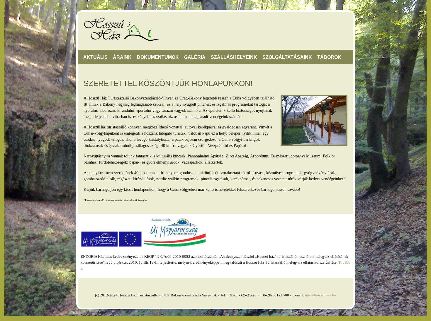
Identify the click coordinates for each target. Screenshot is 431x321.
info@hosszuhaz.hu (320, 295)
